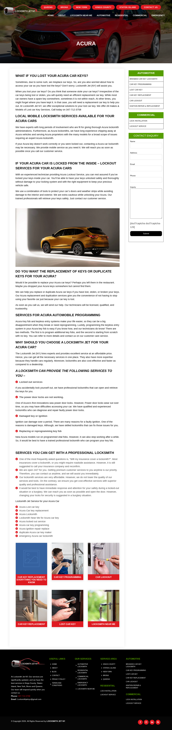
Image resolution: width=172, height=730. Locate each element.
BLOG (54, 672)
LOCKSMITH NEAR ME (81, 15)
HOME (51, 15)
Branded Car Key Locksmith (143, 79)
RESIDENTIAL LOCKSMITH (83, 671)
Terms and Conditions (57, 684)
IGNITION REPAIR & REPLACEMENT (145, 106)
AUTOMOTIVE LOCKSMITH (83, 665)
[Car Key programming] (67, 558)
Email (132, 164)
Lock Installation (138, 121)
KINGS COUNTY (103, 7)
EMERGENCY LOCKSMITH (83, 684)
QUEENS (48, 7)
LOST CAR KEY (136, 90)
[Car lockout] (103, 558)
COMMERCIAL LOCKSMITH (83, 678)
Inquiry (133, 187)
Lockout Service (138, 126)
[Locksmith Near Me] (103, 605)
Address (133, 153)
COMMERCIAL (140, 15)
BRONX (64, 7)
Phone (133, 176)
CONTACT (56, 675)
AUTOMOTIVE (103, 15)
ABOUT (62, 15)
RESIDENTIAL (121, 15)
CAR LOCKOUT (136, 101)
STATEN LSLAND (109, 668)
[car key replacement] (31, 605)
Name (132, 141)
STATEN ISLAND (127, 7)
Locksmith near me (86, 689)
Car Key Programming (141, 84)
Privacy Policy (58, 679)
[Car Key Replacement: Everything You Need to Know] (31, 558)
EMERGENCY (158, 15)
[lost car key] (67, 605)
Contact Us (151, 7)
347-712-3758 (24, 696)
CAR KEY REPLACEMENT (140, 95)
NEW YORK (81, 7)
